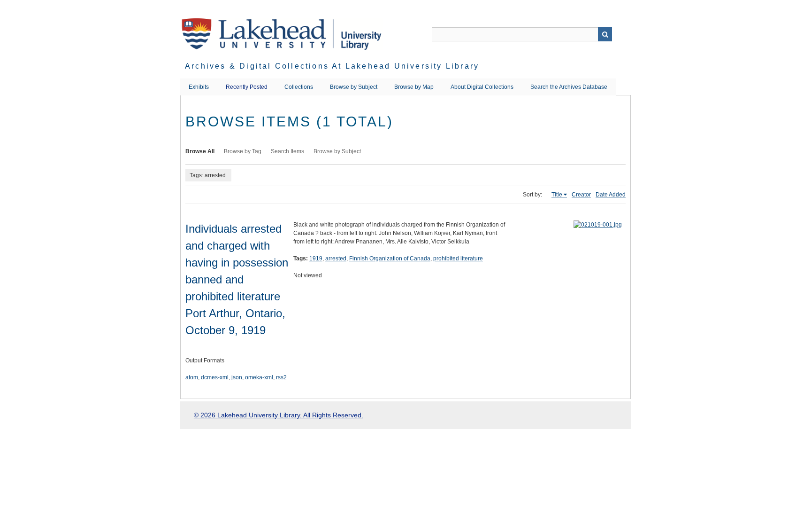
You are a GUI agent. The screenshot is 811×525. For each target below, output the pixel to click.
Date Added (611, 194)
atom (191, 377)
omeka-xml (259, 377)
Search (605, 34)
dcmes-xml (215, 377)
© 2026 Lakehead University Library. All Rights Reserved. (278, 415)
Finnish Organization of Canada (389, 258)
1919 (315, 258)
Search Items (287, 151)
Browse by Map (414, 87)
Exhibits (199, 87)
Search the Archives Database (568, 87)
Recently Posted (247, 87)
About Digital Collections (482, 87)
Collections (298, 87)
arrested (335, 258)
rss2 (281, 377)
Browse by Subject (353, 87)
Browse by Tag (242, 151)
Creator (581, 194)
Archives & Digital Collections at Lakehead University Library (332, 66)
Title (556, 194)
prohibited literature (458, 258)
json (236, 377)
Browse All (199, 151)
